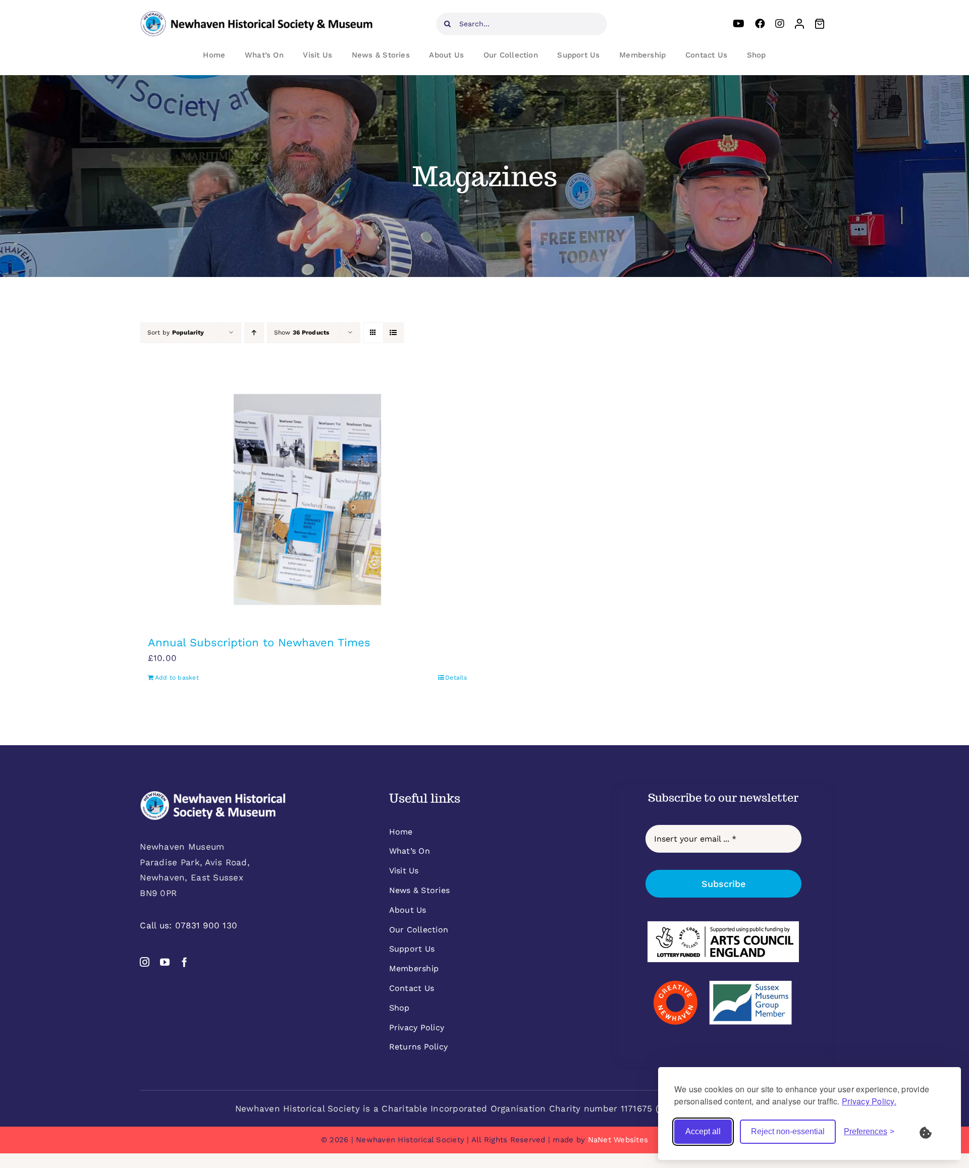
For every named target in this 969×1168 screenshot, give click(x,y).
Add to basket (177, 677)
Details (456, 677)
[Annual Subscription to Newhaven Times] (307, 499)
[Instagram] (779, 24)
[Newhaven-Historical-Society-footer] (213, 795)
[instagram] (144, 962)
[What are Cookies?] (932, 1132)
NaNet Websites (618, 1139)
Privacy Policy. (869, 1101)
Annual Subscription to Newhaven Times (259, 642)
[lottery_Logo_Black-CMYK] (723, 925)
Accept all (703, 1131)
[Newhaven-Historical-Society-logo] (256, 15)
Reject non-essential (788, 1131)
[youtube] (165, 962)
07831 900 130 (206, 925)
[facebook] (184, 962)
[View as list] (393, 333)
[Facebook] (760, 24)
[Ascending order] (254, 332)
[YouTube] (738, 24)
